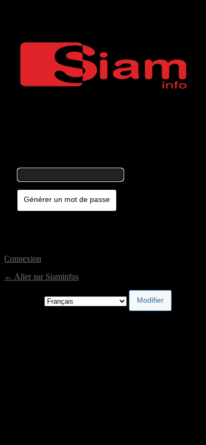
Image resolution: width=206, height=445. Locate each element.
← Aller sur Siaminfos (41, 276)
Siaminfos (103, 65)
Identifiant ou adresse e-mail (64, 163)
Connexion (22, 258)
